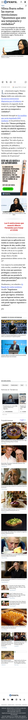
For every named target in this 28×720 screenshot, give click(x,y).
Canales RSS (4, 704)
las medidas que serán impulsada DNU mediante (14, 118)
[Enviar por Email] (14, 82)
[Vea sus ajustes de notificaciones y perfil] (25, 2)
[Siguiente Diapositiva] (25, 403)
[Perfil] (14, 696)
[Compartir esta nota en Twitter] (6, 82)
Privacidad (24, 704)
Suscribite (8, 189)
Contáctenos (18, 704)
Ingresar (21, 2)
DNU (22, 385)
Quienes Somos (11, 704)
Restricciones (14, 385)
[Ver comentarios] (25, 6)
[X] (8, 700)
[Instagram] (16, 700)
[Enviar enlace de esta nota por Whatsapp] (10, 82)
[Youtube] (12, 700)
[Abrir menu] (2, 2)
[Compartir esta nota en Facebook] (2, 82)
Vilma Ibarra (5, 385)
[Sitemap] (24, 699)
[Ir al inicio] (10, 2)
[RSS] (20, 700)
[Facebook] (4, 700)
